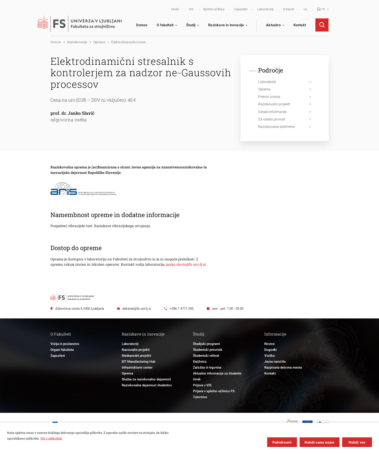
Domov (141, 25)
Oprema (99, 42)
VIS (191, 9)
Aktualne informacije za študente (217, 373)
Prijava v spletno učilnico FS (213, 391)
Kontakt (299, 25)
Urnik (197, 379)
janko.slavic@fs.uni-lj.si (186, 264)
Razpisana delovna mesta (283, 367)
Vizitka (269, 356)
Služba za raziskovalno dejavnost (146, 379)
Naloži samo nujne (319, 442)
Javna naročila (275, 362)
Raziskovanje (77, 42)
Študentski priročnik (207, 350)
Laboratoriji (265, 9)
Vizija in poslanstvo (64, 344)
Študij (190, 25)
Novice (269, 344)
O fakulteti (165, 25)
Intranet (288, 9)
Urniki (175, 9)
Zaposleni (240, 9)
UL (305, 9)
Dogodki (270, 350)
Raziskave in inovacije (226, 25)
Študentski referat (206, 356)
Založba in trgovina (207, 367)
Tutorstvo (200, 397)
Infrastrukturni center (137, 367)
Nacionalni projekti (136, 350)
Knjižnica (199, 362)
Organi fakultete (62, 350)
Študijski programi (206, 344)
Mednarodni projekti (136, 356)
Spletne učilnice (213, 9)
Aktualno (273, 25)
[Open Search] (322, 25)
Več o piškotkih (51, 438)
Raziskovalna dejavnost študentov (147, 385)
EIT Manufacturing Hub (138, 362)
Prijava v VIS (202, 385)
